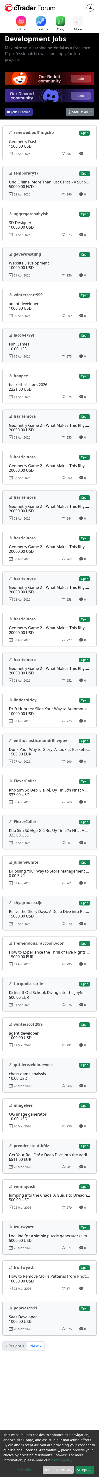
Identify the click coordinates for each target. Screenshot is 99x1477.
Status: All (80, 112)
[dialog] (49, 1453)
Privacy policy (61, 1460)
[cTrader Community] (30, 7)
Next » (36, 1346)
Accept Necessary (58, 1469)
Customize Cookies (18, 1469)
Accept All (85, 1469)
